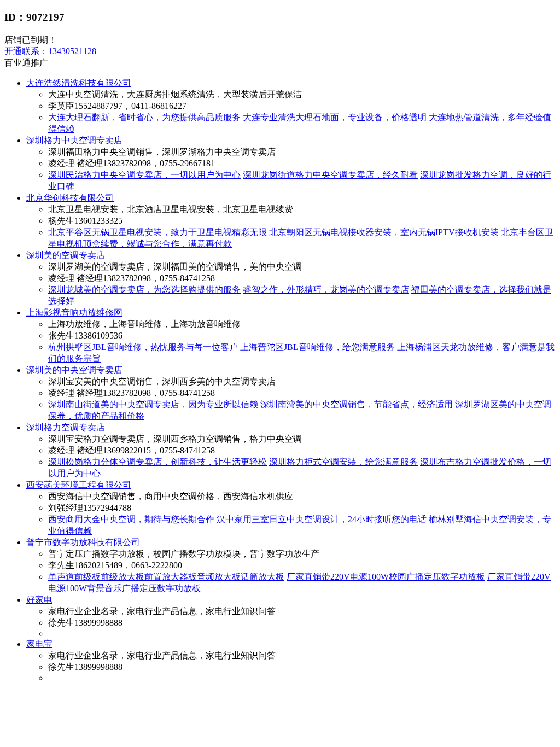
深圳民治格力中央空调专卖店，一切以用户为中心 (144, 174)
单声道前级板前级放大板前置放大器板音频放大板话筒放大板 (166, 576)
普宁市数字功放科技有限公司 (83, 542)
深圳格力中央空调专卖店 (74, 140)
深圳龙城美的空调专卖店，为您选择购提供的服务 (144, 289)
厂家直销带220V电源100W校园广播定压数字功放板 (386, 576)
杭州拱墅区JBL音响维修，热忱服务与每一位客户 (143, 347)
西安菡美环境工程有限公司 (78, 484)
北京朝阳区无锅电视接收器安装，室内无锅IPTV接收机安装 (384, 232)
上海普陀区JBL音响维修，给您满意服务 (317, 347)
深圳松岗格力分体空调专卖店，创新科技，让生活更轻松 (157, 461)
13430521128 (50, 51)
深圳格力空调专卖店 (65, 427)
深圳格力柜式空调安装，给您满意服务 (343, 461)
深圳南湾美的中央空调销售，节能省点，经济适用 (356, 404)
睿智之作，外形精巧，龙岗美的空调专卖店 (326, 289)
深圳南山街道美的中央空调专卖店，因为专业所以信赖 (153, 404)
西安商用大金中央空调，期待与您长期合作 (131, 519)
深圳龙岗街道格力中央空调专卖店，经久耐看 (330, 174)
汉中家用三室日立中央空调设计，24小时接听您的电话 (322, 519)
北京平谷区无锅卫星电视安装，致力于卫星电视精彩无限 (157, 232)
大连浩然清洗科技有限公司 (78, 82)
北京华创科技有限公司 (70, 197)
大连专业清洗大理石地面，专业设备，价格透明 (335, 117)
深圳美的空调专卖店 (65, 255)
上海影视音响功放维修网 (74, 312)
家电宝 (39, 644)
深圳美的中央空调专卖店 (74, 370)
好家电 (39, 599)
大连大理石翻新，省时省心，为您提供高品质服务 (144, 117)
